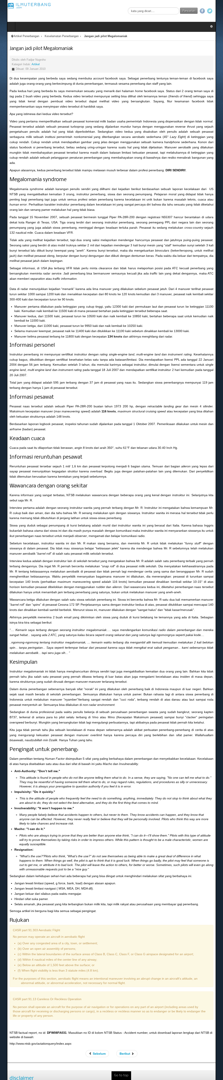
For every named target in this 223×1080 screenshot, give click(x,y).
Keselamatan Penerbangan (55, 36)
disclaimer (15, 1058)
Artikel (29, 64)
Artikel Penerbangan (19, 36)
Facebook (209, 11)
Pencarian (195, 11)
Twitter (216, 11)
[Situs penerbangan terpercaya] (22, 5)
